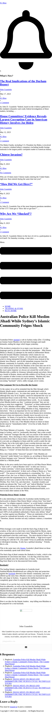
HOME (8, 306)
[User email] (26, 647)
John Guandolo (6, 7)
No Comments (5, 173)
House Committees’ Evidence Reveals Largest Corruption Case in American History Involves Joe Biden (23, 119)
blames (23, 548)
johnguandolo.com (9, 641)
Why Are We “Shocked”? (16, 213)
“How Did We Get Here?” (16, 184)
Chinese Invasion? (11, 154)
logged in (13, 707)
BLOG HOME (11, 311)
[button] (26, 272)
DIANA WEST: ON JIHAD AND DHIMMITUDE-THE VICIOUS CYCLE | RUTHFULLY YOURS (28, 681)
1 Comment (4, 103)
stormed (17, 340)
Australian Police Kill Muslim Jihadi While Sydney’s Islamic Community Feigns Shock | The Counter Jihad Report (27, 662)
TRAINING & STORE (14, 308)
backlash (12, 574)
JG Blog (3, 3)
